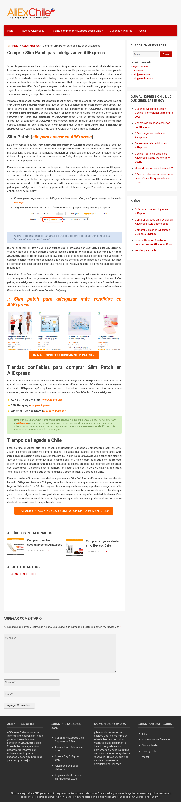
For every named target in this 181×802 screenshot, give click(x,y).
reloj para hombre (143, 78)
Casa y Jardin (150, 745)
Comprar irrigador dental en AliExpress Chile (102, 543)
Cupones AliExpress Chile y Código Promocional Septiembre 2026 (154, 112)
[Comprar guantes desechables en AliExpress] (15, 546)
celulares (138, 70)
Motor (145, 757)
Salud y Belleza (31, 45)
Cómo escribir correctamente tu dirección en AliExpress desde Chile (154, 178)
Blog (144, 733)
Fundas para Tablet (146, 250)
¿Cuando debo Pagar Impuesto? (154, 168)
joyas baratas (141, 66)
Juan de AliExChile (23, 574)
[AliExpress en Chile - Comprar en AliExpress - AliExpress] (30, 18)
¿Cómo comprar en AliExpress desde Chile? (77, 30)
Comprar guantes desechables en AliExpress (44, 542)
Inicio (10, 30)
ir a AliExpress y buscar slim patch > (63, 355)
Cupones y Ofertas (121, 30)
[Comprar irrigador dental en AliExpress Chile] (74, 547)
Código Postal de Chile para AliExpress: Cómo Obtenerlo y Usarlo (152, 157)
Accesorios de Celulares (156, 739)
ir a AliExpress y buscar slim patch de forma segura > (64, 511)
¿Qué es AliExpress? (32, 30)
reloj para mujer (142, 74)
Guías (142, 30)
